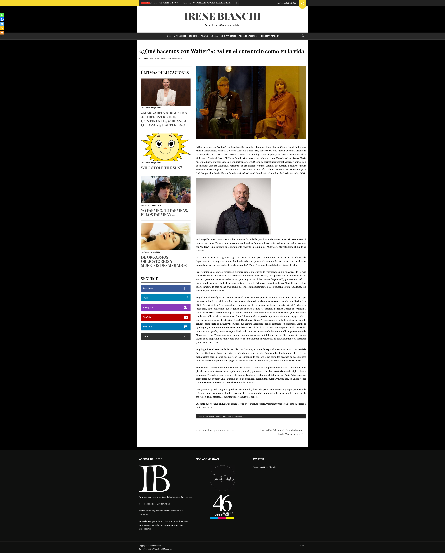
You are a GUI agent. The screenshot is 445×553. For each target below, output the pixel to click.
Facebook (148, 288)
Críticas (224, 416)
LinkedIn (147, 326)
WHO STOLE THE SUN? (161, 167)
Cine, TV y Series (228, 36)
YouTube (147, 317)
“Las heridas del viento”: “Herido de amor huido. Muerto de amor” (281, 432)
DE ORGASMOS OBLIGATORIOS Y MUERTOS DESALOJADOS (224, 3)
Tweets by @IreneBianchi (264, 467)
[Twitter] (2, 24)
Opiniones (194, 36)
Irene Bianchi (222, 15)
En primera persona (269, 36)
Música (214, 36)
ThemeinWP (150, 549)
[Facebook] (2, 19)
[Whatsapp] (2, 15)
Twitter (146, 298)
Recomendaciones (248, 36)
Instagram (148, 307)
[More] (2, 33)
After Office (180, 36)
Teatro (204, 36)
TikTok (146, 336)
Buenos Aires (214, 416)
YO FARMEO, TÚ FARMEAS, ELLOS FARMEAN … (165, 3)
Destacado (232, 416)
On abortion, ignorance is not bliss (216, 430)
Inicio (169, 36)
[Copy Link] (2, 28)
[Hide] (1, 37)
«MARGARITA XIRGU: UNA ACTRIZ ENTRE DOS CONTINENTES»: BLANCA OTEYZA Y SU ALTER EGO (164, 118)
